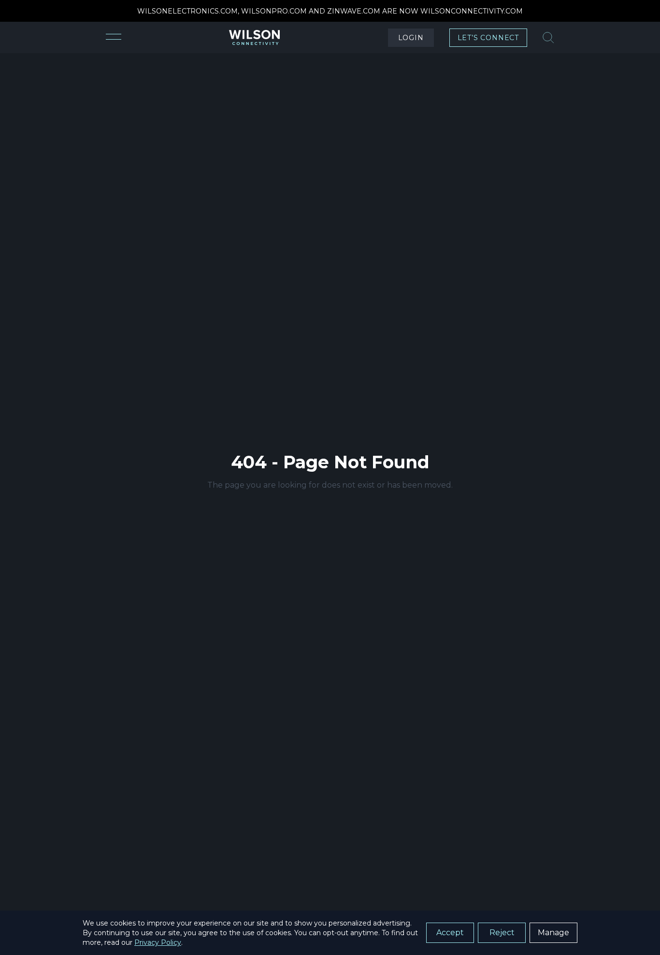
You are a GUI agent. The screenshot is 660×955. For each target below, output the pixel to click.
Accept (450, 932)
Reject (502, 932)
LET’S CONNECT (488, 37)
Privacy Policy (157, 942)
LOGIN (411, 37)
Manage (553, 932)
